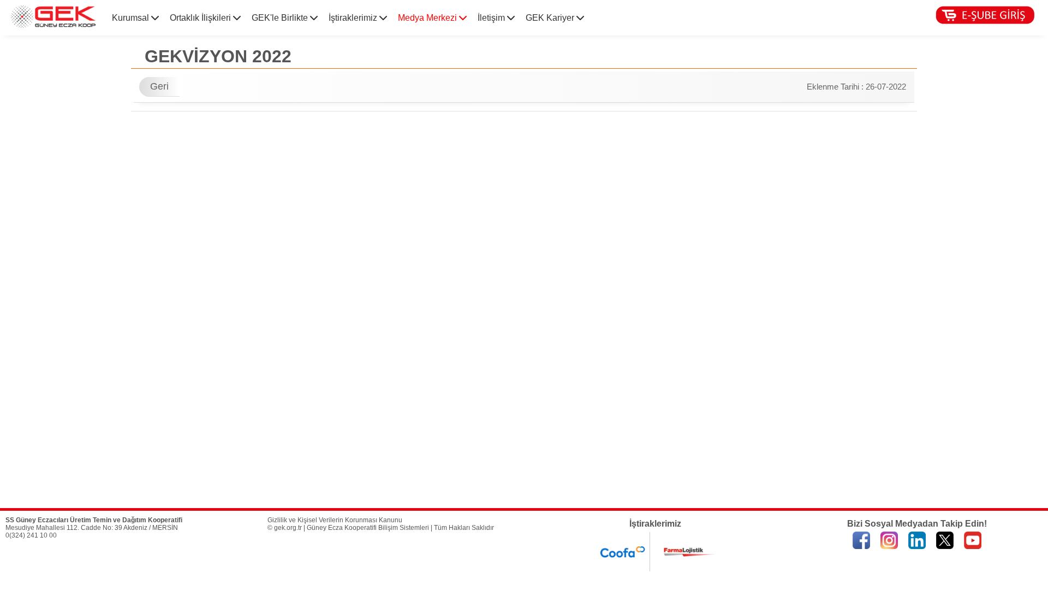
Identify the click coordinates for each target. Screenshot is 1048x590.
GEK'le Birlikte (281, 17)
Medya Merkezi (428, 17)
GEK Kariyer (551, 17)
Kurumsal (131, 17)
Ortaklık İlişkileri (201, 17)
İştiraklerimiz (354, 17)
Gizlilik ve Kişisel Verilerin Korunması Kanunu (334, 520)
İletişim (492, 17)
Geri (159, 86)
